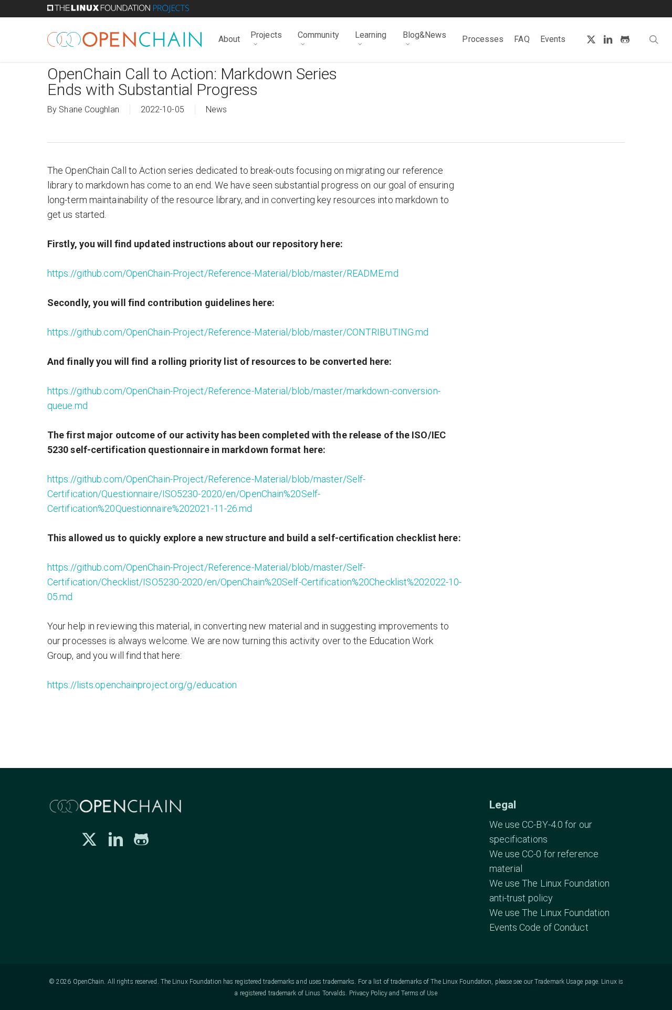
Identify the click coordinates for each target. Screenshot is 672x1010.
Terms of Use (419, 993)
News (216, 109)
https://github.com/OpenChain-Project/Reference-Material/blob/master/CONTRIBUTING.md (237, 332)
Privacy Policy (368, 993)
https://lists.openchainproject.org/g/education (142, 684)
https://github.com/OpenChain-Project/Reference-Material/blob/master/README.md (222, 273)
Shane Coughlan (89, 109)
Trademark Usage (558, 981)
